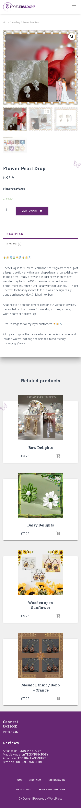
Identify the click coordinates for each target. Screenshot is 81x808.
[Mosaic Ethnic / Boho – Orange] (40, 655)
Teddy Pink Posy (29, 750)
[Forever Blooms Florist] (21, 7)
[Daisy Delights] (40, 495)
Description (14, 234)
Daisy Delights (40, 525)
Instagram (10, 732)
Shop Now (35, 780)
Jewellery (15, 22)
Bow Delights (41, 447)
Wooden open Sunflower (40, 605)
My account (23, 789)
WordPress (55, 798)
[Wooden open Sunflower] (40, 572)
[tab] (40, 234)
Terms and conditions (51, 789)
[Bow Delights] (40, 417)
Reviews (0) (13, 244)
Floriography (56, 780)
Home (6, 22)
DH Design (25, 798)
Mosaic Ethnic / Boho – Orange (40, 687)
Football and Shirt (32, 758)
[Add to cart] (58, 456)
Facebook (10, 726)
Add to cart (29, 210)
